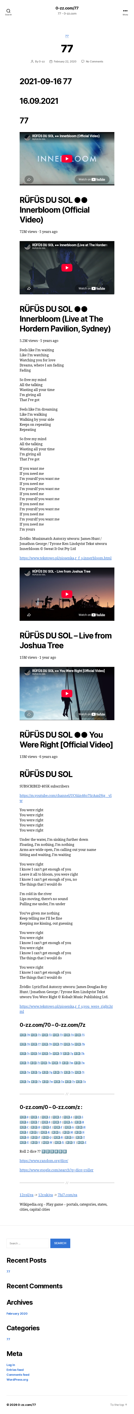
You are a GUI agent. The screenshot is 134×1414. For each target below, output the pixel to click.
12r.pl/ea (27, 1195)
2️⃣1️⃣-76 (25, 1044)
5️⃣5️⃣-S (69, 1137)
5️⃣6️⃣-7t (79, 1072)
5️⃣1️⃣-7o (25, 1072)
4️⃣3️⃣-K (45, 1132)
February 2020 (17, 1313)
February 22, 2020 (65, 61)
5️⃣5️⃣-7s (69, 1072)
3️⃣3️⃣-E (46, 1127)
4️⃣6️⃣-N (79, 1132)
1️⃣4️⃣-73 (57, 1035)
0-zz (42, 61)
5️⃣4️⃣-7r (58, 1072)
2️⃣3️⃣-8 (46, 1122)
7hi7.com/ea (67, 1195)
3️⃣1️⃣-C (24, 1127)
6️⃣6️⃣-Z (81, 1142)
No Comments (94, 61)
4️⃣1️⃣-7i (24, 1063)
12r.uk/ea (45, 1195)
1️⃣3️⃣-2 (46, 1117)
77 (67, 35)
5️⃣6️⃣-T (80, 1137)
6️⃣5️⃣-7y (70, 1081)
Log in (11, 1365)
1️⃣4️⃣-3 (56, 1117)
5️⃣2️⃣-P (35, 1137)
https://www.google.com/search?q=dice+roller (56, 1170)
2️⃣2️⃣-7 (35, 1122)
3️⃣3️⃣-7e (47, 1053)
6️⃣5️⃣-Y (70, 1142)
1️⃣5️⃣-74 (68, 1035)
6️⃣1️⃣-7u (25, 1081)
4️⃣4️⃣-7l (56, 1063)
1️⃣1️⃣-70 (25, 1035)
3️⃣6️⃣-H (80, 1127)
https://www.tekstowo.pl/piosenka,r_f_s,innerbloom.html (66, 558)
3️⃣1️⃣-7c (25, 1053)
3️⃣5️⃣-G (69, 1127)
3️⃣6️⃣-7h (79, 1053)
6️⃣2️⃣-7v (36, 1081)
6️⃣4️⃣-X (59, 1142)
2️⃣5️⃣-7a (68, 1044)
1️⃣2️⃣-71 (36, 1035)
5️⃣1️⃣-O (24, 1137)
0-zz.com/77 (67, 8)
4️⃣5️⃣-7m (67, 1063)
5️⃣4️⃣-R (58, 1137)
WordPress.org (17, 1379)
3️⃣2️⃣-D (35, 1127)
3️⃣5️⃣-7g (68, 1053)
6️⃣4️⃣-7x (59, 1081)
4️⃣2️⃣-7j (35, 1063)
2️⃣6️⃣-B (79, 1122)
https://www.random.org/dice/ (44, 1161)
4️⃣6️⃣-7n (79, 1063)
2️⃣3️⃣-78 (47, 1044)
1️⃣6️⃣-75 (79, 1035)
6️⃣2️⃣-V (35, 1142)
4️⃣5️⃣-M (68, 1132)
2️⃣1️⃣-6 (24, 1122)
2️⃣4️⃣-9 (56, 1122)
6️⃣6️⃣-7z (81, 1081)
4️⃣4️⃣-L (56, 1132)
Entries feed (15, 1370)
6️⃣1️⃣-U (24, 1142)
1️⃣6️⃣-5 (78, 1117)
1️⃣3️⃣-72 (47, 1035)
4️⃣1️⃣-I (24, 1132)
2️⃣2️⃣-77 (36, 1044)
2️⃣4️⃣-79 (57, 1044)
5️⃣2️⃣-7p (36, 1072)
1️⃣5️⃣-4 (67, 1117)
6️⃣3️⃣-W (47, 1142)
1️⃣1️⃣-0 (24, 1117)
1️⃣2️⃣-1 (35, 1117)
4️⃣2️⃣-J (34, 1132)
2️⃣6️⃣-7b (79, 1044)
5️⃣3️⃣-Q (46, 1137)
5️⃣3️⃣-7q (47, 1072)
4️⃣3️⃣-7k (45, 1063)
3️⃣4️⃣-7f (57, 1053)
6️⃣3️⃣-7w (47, 1081)
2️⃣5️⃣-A (68, 1122)
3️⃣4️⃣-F (57, 1127)
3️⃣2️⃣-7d (35, 1053)
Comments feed (18, 1374)
